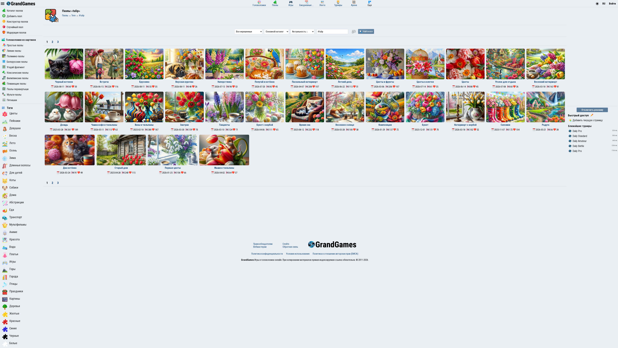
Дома (12, 195)
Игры (12, 261)
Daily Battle (578, 146)
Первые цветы (173, 167)
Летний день (345, 81)
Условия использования (297, 253)
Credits (286, 243)
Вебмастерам (260, 246)
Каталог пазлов (15, 10)
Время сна (304, 124)
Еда (11, 210)
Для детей (15, 172)
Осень (13, 150)
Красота (14, 239)
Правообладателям (262, 243)
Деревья (14, 306)
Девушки (15, 128)
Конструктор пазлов (17, 21)
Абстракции (16, 202)
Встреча (104, 81)
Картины (14, 298)
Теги (10, 108)
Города (13, 276)
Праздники (16, 291)
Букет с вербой (265, 124)
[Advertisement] (304, 210)
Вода (12, 247)
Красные (14, 321)
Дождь (64, 124)
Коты (12, 180)
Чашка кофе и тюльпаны (104, 124)
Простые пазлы (15, 45)
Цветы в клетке (425, 81)
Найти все (367, 31)
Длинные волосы (19, 165)
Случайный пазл (15, 27)
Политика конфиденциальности (267, 253)
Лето (12, 143)
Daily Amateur (580, 141)
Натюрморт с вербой (465, 124)
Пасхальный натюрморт (305, 81)
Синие (13, 328)
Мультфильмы (17, 224)
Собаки (13, 187)
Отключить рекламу (592, 109)
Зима (12, 158)
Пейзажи (14, 121)
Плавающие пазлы (16, 83)
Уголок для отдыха (505, 81)
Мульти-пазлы (14, 94)
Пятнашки (12, 100)
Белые (13, 343)
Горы (12, 269)
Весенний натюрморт (545, 81)
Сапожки (505, 124)
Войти (612, 3)
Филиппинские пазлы (17, 78)
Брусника (144, 81)
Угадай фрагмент (16, 67)
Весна (13, 135)
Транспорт (15, 217)
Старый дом (121, 167)
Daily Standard (580, 136)
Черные (14, 336)
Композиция (385, 124)
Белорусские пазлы (17, 61)
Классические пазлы (17, 72)
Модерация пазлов (16, 32)
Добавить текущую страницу (588, 120)
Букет (425, 124)
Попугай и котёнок (265, 81)
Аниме (13, 232)
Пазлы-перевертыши (17, 89)
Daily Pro (577, 131)
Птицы (13, 284)
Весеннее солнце (345, 124)
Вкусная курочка (184, 81)
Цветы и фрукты (385, 81)
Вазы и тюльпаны (144, 124)
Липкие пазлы (14, 50)
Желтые (14, 313)
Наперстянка (225, 81)
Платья (13, 254)
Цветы (13, 113)
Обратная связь (290, 246)
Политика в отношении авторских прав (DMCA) (335, 253)
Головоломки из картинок (21, 39)
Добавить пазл (14, 16)
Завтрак (184, 124)
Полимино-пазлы (15, 56)
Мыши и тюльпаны (224, 167)
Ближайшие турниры (580, 126)
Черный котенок (64, 81)
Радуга (545, 124)
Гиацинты (224, 124)
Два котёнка (69, 167)
